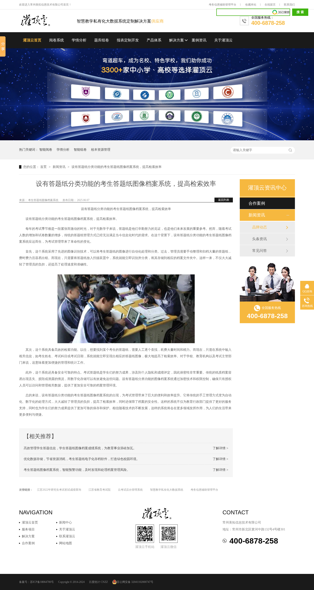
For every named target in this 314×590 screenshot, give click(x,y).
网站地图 (65, 543)
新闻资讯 (59, 167)
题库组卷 (101, 40)
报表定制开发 (128, 40)
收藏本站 (250, 4)
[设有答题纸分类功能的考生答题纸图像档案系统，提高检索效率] (48, 21)
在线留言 (270, 4)
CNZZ (104, 582)
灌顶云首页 (32, 40)
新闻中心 (65, 522)
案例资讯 (199, 40)
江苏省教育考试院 (99, 489)
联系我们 (289, 4)
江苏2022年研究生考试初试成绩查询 (59, 489)
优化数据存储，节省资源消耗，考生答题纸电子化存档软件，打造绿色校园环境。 (82, 459)
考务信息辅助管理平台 (222, 4)
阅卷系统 (56, 40)
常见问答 (259, 251)
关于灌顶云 (223, 40)
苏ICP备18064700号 (42, 582)
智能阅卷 (45, 149)
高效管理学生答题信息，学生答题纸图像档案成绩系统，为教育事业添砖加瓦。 (80, 448)
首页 (44, 167)
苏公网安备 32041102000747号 (135, 582)
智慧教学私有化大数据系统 (166, 489)
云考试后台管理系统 (130, 489)
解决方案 (176, 40)
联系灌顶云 (67, 536)
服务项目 (28, 529)
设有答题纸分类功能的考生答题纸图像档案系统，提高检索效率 (116, 167)
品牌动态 (259, 227)
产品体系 (154, 40)
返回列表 (223, 199)
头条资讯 (259, 239)
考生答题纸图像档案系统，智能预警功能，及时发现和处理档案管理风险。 (77, 470)
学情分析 (79, 40)
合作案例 (256, 203)
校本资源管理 (100, 149)
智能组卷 (80, 149)
